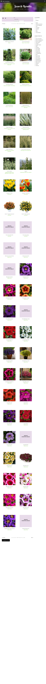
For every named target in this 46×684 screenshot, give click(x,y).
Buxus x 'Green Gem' (9, 106)
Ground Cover (38, 50)
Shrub (37, 31)
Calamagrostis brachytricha (26, 150)
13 (24, 23)
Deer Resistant (38, 58)
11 (21, 23)
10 (19, 23)
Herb (36, 26)
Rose (36, 30)
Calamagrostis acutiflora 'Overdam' (9, 151)
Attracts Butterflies (39, 38)
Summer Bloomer (38, 60)
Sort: (14, 17)
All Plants (37, 20)
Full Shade (37, 63)
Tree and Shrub (38, 32)
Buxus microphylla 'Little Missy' (9, 85)
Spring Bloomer (38, 59)
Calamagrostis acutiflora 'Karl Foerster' (9, 129)
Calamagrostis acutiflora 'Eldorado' (25, 107)
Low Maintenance (38, 53)
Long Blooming (38, 52)
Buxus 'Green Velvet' (25, 42)
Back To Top (6, 540)
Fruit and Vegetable (39, 25)
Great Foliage (38, 49)
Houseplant (37, 27)
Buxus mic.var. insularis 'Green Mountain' (9, 64)
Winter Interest (38, 61)
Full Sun (37, 64)
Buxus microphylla (25, 63)
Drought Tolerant (38, 44)
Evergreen (37, 47)
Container (37, 43)
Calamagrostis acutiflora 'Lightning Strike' (25, 129)
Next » (32, 23)
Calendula (9, 215)
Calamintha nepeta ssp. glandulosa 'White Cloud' (9, 173)
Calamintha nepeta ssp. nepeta (25, 172)
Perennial (37, 28)
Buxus (9, 42)
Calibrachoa (9, 257)
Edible (37, 46)
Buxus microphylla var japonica (25, 85)
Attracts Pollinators (39, 41)
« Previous (3, 23)
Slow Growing (38, 55)
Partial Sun (37, 65)
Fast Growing (38, 48)
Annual (37, 22)
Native (37, 54)
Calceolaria (9, 194)
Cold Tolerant (38, 42)
